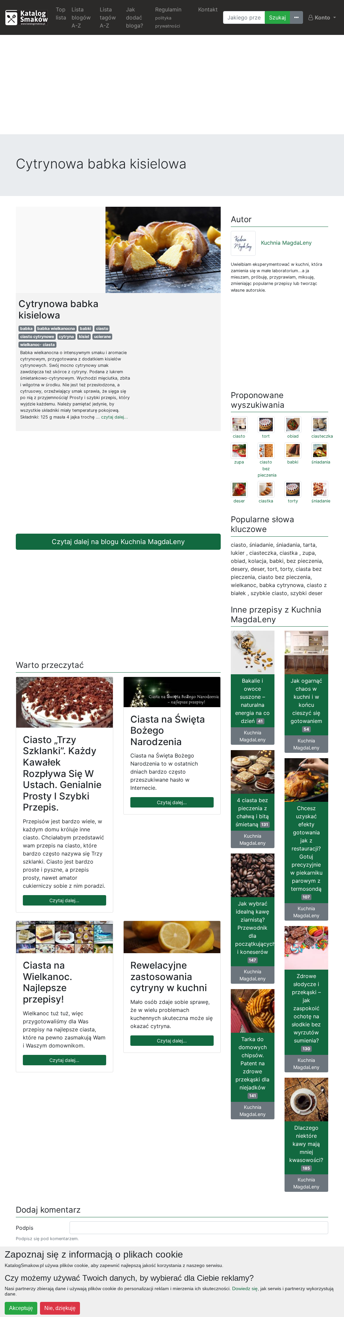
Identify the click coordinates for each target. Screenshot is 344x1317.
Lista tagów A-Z (108, 17)
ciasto (102, 328)
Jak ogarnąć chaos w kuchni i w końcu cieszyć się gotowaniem (306, 704)
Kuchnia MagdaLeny (286, 242)
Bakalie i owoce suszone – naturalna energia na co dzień (252, 700)
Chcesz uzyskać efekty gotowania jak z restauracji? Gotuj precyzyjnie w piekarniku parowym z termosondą (306, 852)
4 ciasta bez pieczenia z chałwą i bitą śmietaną (252, 812)
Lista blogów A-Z (81, 17)
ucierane (102, 336)
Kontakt (208, 9)
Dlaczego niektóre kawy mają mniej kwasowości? (306, 1147)
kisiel (84, 336)
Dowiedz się (245, 1288)
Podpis (24, 1227)
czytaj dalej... (114, 417)
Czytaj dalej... (64, 900)
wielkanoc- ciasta (37, 344)
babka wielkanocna (56, 328)
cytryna (66, 336)
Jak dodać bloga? (134, 17)
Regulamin (168, 17)
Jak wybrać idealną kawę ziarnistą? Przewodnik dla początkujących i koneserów (254, 931)
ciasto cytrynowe (37, 336)
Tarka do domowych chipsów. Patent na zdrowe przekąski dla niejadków (252, 1067)
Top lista (61, 13)
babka (26, 328)
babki (85, 328)
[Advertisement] (172, 87)
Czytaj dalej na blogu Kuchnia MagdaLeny (118, 542)
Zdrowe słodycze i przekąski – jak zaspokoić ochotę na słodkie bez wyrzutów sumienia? (306, 1012)
